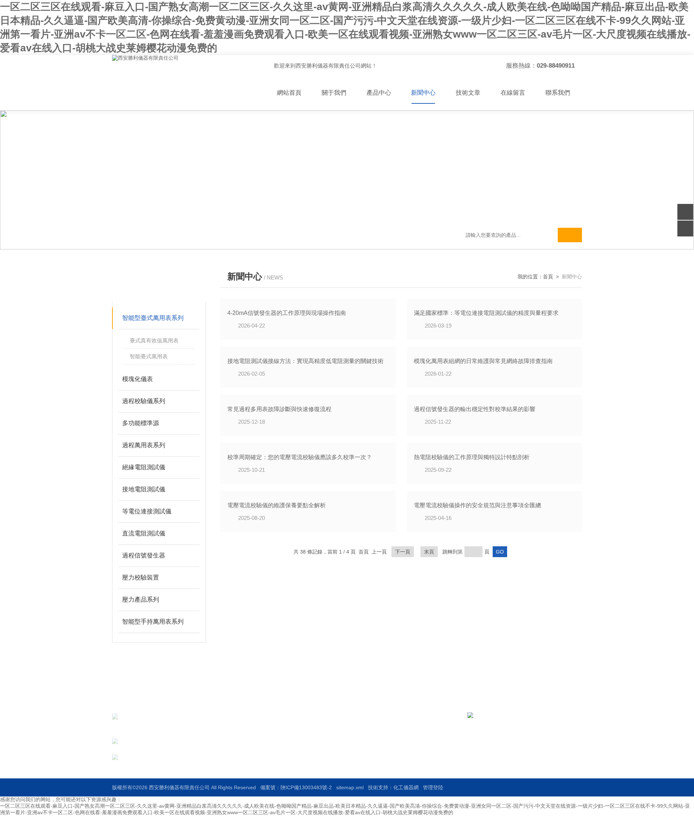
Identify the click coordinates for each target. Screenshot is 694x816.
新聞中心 (423, 92)
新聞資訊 (366, 730)
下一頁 (402, 552)
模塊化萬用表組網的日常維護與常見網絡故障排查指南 (483, 361)
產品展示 (305, 730)
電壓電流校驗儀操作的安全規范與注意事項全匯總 (477, 505)
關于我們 (334, 92)
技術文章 (468, 92)
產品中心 (379, 92)
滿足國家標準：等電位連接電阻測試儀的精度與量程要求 (486, 313)
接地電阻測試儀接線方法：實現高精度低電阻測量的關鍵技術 (305, 361)
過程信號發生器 (143, 555)
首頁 (548, 276)
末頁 (429, 552)
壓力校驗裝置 (140, 577)
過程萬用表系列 (143, 445)
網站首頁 (289, 92)
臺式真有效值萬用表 (154, 340)
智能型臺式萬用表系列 (153, 318)
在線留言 (513, 92)
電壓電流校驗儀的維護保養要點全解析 (276, 505)
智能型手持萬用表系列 (153, 621)
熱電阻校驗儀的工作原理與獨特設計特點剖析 (472, 457)
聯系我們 (557, 92)
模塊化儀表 (137, 379)
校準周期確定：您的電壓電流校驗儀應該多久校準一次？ (299, 457)
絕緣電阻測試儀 (143, 467)
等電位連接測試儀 (146, 511)
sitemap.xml (350, 787)
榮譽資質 (366, 743)
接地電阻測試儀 (143, 489)
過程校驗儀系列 (143, 401)
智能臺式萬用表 (149, 356)
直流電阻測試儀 (143, 533)
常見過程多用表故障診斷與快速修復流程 (279, 409)
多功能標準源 (140, 423)
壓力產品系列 (140, 599)
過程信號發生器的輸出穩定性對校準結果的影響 (474, 409)
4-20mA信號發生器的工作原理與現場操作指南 (286, 313)
